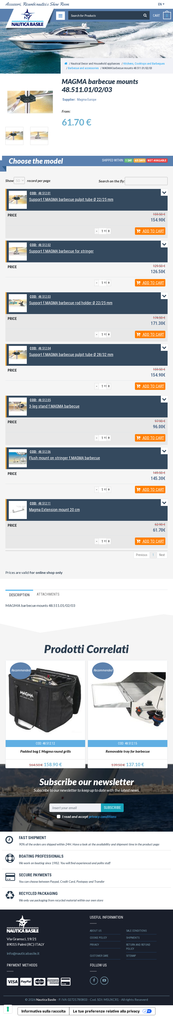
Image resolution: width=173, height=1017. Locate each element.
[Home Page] (65, 63)
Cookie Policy (98, 937)
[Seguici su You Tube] (104, 981)
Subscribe (112, 807)
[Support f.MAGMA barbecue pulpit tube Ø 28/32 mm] (18, 354)
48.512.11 (40, 503)
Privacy (94, 944)
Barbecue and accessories (83, 68)
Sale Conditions (136, 930)
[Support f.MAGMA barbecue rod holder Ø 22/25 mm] (18, 302)
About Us (95, 930)
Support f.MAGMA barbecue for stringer (61, 251)
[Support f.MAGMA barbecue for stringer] (18, 251)
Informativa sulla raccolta (43, 1011)
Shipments (132, 937)
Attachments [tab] (48, 594)
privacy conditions (102, 816)
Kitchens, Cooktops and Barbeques (144, 63)
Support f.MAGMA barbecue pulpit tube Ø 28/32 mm (71, 354)
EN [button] (160, 4)
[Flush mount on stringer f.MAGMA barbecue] (18, 458)
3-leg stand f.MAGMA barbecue (54, 406)
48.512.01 (40, 193)
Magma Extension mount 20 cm (54, 509)
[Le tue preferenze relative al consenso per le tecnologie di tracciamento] (8, 1009)
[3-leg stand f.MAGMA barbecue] (18, 406)
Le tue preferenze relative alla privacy (106, 1011)
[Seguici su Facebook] (94, 981)
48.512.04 (40, 348)
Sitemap (131, 955)
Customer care (99, 955)
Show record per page (27, 180)
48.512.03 (40, 297)
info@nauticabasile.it (23, 953)
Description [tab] (19, 595)
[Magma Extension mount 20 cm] (18, 509)
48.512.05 (40, 400)
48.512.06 (40, 452)
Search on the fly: (112, 181)
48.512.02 (40, 245)
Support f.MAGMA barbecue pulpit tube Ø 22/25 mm (71, 199)
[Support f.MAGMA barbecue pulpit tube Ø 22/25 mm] (18, 199)
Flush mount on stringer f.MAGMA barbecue (64, 458)
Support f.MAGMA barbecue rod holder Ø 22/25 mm (70, 302)
